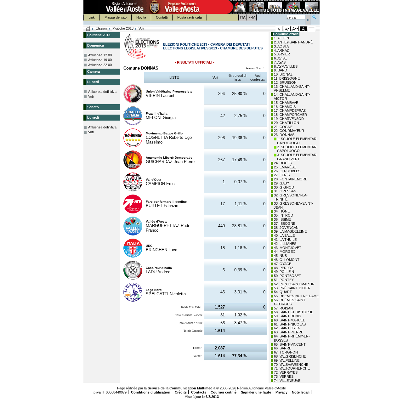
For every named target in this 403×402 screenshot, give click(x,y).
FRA (251, 17)
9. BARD (280, 70)
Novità (141, 17)
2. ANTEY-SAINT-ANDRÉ (293, 42)
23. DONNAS (284, 135)
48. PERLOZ (283, 268)
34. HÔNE (282, 211)
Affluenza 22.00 (100, 65)
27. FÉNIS (282, 175)
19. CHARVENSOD (289, 119)
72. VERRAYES (286, 372)
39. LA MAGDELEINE (290, 231)
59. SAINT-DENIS (287, 316)
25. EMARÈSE (285, 167)
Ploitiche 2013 (122, 28)
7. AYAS (280, 62)
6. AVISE (280, 58)
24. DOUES (283, 163)
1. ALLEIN (281, 38)
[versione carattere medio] (278, 28)
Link (91, 17)
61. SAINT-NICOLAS (290, 324)
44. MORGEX (284, 251)
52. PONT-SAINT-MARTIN (294, 284)
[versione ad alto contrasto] (303, 28)
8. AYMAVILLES (286, 66)
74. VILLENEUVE (287, 380)
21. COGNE (283, 127)
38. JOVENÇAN (286, 227)
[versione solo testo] (311, 28)
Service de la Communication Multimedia (181, 388)
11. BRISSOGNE (287, 78)
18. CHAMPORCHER (290, 114)
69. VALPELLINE (286, 360)
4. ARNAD (281, 50)
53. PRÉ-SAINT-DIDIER (292, 288)
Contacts (198, 392)
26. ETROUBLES (287, 171)
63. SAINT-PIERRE (288, 332)
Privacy (281, 392)
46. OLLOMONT (286, 260)
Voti (91, 96)
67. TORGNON (286, 352)
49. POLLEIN (284, 272)
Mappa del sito (116, 17)
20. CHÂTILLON (286, 123)
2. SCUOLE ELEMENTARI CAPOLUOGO (297, 149)
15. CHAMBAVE (286, 103)
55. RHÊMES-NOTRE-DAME (296, 296)
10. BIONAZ (283, 74)
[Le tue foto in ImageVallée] (273, 7)
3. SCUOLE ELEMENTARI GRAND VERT (297, 157)
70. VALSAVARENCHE (291, 364)
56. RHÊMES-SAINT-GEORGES (290, 302)
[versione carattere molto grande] (295, 28)
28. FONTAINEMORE (290, 179)
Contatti (161, 17)
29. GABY (281, 183)
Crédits (181, 392)
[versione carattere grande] (287, 28)
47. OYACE (282, 264)
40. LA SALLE (284, 235)
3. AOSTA (281, 46)
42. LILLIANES (285, 244)
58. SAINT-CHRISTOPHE (293, 312)
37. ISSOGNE (284, 223)
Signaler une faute (256, 392)
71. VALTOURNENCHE (292, 368)
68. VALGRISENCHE (290, 356)
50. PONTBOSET (287, 276)
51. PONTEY (284, 280)
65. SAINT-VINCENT (290, 344)
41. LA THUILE (285, 239)
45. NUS (280, 256)
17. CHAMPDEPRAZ (290, 110)
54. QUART (283, 292)
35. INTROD (283, 215)
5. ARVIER (282, 54)
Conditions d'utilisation (150, 392)
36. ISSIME (282, 219)
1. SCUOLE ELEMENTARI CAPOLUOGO (297, 141)
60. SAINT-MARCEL (289, 320)
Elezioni (101, 28)
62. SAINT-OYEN (287, 328)
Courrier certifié (224, 392)
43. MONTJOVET (287, 248)
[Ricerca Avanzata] (314, 16)
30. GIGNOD (284, 187)
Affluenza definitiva (102, 91)
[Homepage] (88, 28)
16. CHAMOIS (285, 107)
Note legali (300, 392)
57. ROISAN (283, 308)
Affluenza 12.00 (100, 55)
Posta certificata (189, 17)
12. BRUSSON (285, 82)
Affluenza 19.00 (100, 60)
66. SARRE (282, 348)
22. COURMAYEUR (289, 131)
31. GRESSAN (285, 191)
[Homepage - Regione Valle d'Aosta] (154, 7)
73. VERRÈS (283, 376)
